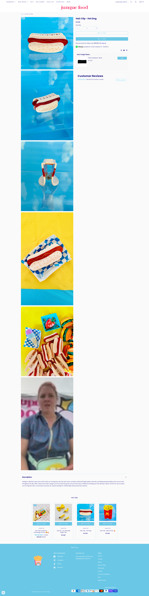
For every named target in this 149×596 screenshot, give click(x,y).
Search (100, 556)
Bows (69, 2)
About (100, 562)
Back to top (74, 547)
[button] (74, 477)
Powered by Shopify (45, 591)
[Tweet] (124, 50)
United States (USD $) (121, 2)
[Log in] (136, 2)
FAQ (99, 577)
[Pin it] (126, 50)
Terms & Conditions (104, 574)
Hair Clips (50, 2)
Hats (32, 2)
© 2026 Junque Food (36, 591)
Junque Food (41, 528)
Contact (100, 559)
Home (22, 14)
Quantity (78, 25)
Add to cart (102, 33)
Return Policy (102, 565)
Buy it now (102, 39)
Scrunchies (60, 2)
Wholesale (101, 568)
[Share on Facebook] (121, 50)
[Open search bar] (132, 2)
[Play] (47, 423)
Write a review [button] (121, 80)
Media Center (102, 580)
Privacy (100, 571)
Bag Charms (40, 2)
